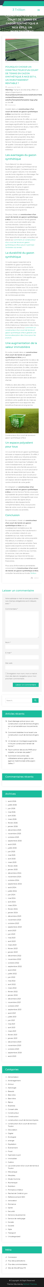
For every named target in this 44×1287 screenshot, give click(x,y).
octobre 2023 (13, 923)
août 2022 (12, 970)
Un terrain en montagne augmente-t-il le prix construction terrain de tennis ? (22, 743)
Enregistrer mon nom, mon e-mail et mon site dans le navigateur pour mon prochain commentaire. (21, 676)
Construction (13, 1116)
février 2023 (13, 948)
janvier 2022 (13, 995)
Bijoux (10, 1102)
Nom (8, 642)
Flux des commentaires (17, 1264)
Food (10, 1151)
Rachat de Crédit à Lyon (17, 1193)
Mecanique (12, 1172)
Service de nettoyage (16, 1219)
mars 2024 (12, 905)
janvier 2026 (13, 826)
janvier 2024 (13, 913)
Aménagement (14, 1081)
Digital (10, 1133)
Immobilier (12, 1159)
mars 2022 (12, 988)
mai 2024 (11, 898)
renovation (12, 1201)
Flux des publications (16, 1261)
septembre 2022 (15, 966)
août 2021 (12, 1013)
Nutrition (11, 1186)
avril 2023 (12, 941)
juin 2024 (11, 895)
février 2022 (13, 992)
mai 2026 (11, 812)
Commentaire (11, 609)
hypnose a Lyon (14, 1155)
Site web (8, 663)
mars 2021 (12, 1031)
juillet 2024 (12, 891)
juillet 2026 (12, 805)
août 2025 (12, 844)
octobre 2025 (13, 837)
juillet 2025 (12, 848)
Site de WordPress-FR (17, 1268)
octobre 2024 (13, 880)
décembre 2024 (14, 873)
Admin (36, 578)
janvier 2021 (12, 1038)
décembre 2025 (14, 830)
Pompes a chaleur (15, 1190)
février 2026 (13, 823)
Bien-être (12, 1099)
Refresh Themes (30, 1284)
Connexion (12, 1257)
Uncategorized (14, 1236)
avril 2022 (12, 984)
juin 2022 (11, 977)
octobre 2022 (13, 963)
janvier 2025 (13, 869)
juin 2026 (11, 808)
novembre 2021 (14, 1002)
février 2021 (12, 1035)
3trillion (33, 573)
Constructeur (12, 105)
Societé (11, 1226)
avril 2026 (12, 816)
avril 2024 (12, 902)
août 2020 (12, 1056)
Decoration (12, 1130)
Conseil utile (13, 1109)
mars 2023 (12, 945)
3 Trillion (18, 10)
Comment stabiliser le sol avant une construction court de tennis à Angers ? (23, 734)
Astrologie (12, 1088)
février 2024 (13, 909)
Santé (10, 1208)
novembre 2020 (14, 1045)
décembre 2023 (14, 916)
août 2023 (12, 931)
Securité (11, 1211)
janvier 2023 (13, 952)
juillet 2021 (12, 1017)
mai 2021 (11, 1024)
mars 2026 (12, 819)
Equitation (12, 1144)
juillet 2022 (12, 974)
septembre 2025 (15, 841)
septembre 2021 (14, 1009)
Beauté (11, 1091)
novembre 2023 (14, 920)
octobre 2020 (13, 1049)
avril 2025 (12, 859)
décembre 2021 (14, 999)
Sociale (11, 1222)
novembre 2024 (14, 877)
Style (10, 1229)
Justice (11, 1162)
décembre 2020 (14, 1042)
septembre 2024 (15, 884)
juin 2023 (11, 934)
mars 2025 (12, 862)
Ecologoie (12, 1137)
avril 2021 (11, 1027)
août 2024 (12, 887)
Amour (11, 1084)
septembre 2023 (15, 927)
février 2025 (13, 866)
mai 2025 (11, 855)
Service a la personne (16, 1215)
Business (11, 1106)
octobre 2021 (13, 1006)
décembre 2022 (14, 956)
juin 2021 (11, 1020)
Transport (12, 1233)
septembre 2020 (15, 1053)
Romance (12, 1204)
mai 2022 (11, 981)
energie (11, 1141)
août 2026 (12, 801)
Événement (13, 1148)
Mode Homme (14, 1179)
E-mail (8, 653)
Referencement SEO (16, 1197)
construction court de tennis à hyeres (23, 1120)
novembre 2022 (14, 959)
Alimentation (13, 1077)
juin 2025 (11, 852)
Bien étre (12, 1095)
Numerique (12, 1183)
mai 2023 (11, 938)
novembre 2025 (14, 834)
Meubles (11, 1175)
